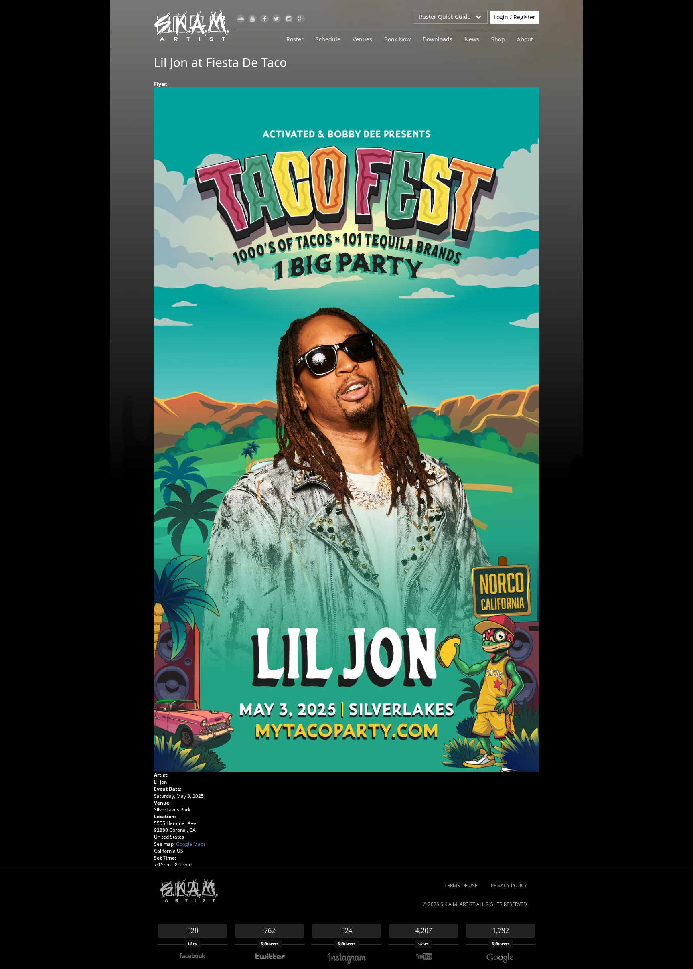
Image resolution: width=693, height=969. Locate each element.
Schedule (328, 39)
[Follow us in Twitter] (276, 18)
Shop (498, 39)
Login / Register (514, 17)
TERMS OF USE (461, 885)
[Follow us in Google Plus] (300, 18)
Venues (362, 39)
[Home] (194, 25)
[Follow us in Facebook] (264, 18)
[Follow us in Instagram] (288, 18)
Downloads (437, 39)
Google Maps (191, 844)
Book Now (397, 39)
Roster (295, 39)
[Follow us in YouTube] (252, 18)
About (525, 39)
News (471, 39)
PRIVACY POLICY (509, 885)
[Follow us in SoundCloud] (240, 18)
